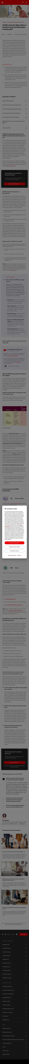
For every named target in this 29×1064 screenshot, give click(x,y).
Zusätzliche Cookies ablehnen (14, 546)
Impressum (19, 555)
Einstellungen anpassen (14, 550)
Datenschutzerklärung (12, 555)
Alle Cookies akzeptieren (14, 542)
